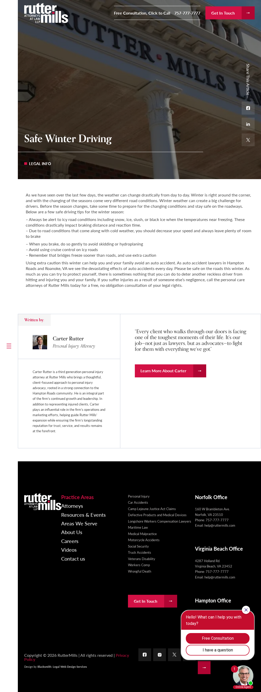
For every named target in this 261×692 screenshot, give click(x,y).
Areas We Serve (79, 523)
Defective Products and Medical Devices (157, 514)
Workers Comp (139, 564)
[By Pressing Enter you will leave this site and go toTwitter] (174, 654)
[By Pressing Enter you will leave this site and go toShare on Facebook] (248, 108)
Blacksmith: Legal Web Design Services (62, 666)
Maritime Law (138, 527)
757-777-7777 (187, 13)
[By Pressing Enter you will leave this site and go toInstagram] (159, 654)
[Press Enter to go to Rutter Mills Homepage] (42, 501)
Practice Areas (77, 497)
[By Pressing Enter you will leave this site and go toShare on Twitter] (248, 139)
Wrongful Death (139, 571)
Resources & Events (83, 514)
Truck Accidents (139, 552)
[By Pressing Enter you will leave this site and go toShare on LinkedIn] (248, 124)
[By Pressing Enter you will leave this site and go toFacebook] (144, 654)
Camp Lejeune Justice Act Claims (152, 508)
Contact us (73, 558)
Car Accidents (138, 502)
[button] (9, 346)
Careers (70, 541)
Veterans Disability (141, 558)
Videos (69, 549)
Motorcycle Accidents (144, 539)
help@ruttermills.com (219, 525)
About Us (71, 532)
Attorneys (72, 505)
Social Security (138, 546)
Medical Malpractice (142, 533)
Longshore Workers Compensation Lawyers (159, 521)
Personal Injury (139, 496)
